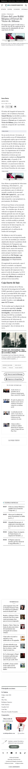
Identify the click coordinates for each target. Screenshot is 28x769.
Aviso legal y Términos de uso (14, 759)
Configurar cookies (19, 763)
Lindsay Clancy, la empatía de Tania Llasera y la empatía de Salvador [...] (16, 534)
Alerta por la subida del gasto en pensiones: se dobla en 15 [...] (16, 516)
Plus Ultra (4, 700)
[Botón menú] (2, 5)
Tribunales (10, 14)
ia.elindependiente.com (8, 733)
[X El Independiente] (3, 753)
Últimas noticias (11, 1)
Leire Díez (4, 709)
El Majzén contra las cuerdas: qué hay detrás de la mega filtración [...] (16, 541)
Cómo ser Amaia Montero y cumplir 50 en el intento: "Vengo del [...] (16, 508)
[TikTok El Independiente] (25, 753)
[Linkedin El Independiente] (20, 753)
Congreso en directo (20, 1)
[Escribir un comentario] (15, 107)
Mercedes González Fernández (10, 712)
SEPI (3, 697)
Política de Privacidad (14, 757)
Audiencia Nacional (8, 365)
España (9, 9)
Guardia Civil (5, 707)
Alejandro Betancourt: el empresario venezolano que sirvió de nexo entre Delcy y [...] (16, 525)
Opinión (3, 9)
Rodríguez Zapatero (7, 702)
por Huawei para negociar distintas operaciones (12, 257)
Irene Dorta (5, 98)
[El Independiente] (14, 5)
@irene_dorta (5, 101)
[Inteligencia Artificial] (8, 730)
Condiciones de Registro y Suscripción (14, 761)
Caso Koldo (18, 365)
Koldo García (18, 367)
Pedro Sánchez (5, 704)
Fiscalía (11, 367)
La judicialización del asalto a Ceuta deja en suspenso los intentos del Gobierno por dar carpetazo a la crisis (17, 415)
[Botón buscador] (26, 5)
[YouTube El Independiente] (11, 753)
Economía (17, 9)
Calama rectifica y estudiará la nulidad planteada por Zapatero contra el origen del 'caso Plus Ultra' (17, 427)
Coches (4, 367)
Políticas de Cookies (9, 763)
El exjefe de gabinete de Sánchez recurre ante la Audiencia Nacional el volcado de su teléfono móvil (17, 403)
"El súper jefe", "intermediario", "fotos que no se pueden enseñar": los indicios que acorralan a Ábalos (14, 351)
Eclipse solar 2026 (6, 695)
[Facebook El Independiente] (7, 753)
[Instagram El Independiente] (16, 753)
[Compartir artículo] (3, 107)
